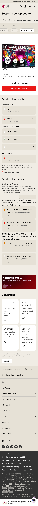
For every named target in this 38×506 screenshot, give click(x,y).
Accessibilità (26, 467)
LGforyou (6, 411)
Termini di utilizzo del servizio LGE (13, 457)
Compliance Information (18, 470)
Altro (31, 369)
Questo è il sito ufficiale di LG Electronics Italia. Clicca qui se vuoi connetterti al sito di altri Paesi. (19, 495)
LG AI (4, 416)
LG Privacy (32, 470)
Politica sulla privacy (9, 460)
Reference (10, 212)
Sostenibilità (7, 433)
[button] (21, 6)
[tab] (8, 20)
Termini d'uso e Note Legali (11, 467)
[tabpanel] (19, 146)
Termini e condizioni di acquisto (12, 375)
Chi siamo (6, 428)
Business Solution (30, 1)
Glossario (5, 470)
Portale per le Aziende (17, 1)
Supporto (6, 422)
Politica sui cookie (24, 460)
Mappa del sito (7, 454)
